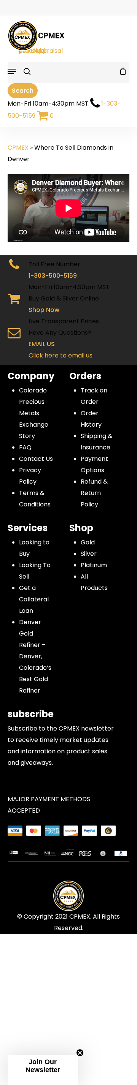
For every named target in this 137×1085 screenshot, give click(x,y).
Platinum (94, 565)
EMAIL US (42, 344)
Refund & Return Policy (94, 493)
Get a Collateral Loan (34, 599)
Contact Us (36, 458)
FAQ (25, 447)
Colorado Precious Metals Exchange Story (33, 413)
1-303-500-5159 (53, 275)
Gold (88, 542)
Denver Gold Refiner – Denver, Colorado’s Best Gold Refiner (35, 656)
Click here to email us (60, 355)
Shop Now (44, 309)
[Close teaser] (80, 1053)
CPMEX (18, 147)
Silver (89, 553)
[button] (43, 1070)
